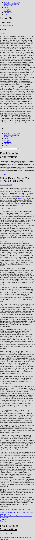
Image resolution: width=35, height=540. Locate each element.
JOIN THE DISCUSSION (12, 2)
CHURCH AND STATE (11, 4)
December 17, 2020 (6, 185)
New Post (3, 519)
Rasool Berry (22, 198)
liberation (7, 516)
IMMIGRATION (9, 6)
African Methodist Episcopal (8, 512)
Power (12, 516)
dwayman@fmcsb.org (6, 25)
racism (21, 516)
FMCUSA (29, 537)
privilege (16, 516)
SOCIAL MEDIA (9, 12)
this (7, 198)
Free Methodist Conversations (9, 155)
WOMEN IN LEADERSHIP (12, 14)
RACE (6, 7)
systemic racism (27, 516)
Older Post (3, 521)
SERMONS (7, 11)
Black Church (21, 512)
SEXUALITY (8, 9)
